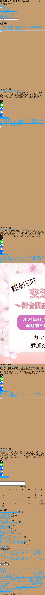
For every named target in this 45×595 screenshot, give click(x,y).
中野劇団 (42, 574)
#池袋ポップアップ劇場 (7, 568)
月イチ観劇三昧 (31, 579)
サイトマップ (5, 17)
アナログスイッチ (15, 570)
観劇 (29, 584)
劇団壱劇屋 (38, 577)
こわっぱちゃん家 (24, 568)
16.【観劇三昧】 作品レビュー (11, 537)
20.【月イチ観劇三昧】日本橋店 (12, 542)
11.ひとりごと (5, 528)
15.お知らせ (30, 366)
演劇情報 (5, 583)
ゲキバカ (41, 570)
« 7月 (2, 508)
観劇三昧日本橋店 (17, 589)
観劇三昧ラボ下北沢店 (26, 586)
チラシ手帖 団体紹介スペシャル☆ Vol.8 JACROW (18, 557)
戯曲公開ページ (6, 16)
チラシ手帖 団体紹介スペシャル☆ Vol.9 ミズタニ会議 (20, 552)
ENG (16, 568)
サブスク (4, 572)
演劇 (32, 581)
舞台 (20, 584)
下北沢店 (35, 574)
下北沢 (28, 574)
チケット (25, 572)
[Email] (22, 112)
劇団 (12, 576)
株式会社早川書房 (6, 581)
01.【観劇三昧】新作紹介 (9, 14)
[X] (22, 101)
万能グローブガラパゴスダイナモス (15, 574)
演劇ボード (8, 10)
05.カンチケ (4, 518)
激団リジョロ (14, 584)
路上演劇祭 (26, 589)
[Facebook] (22, 108)
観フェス (25, 584)
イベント (31, 570)
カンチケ (36, 570)
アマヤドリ (24, 570)
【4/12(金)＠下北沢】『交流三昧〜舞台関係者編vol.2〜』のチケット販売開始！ (22, 259)
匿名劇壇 (5, 579)
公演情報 (4, 576)
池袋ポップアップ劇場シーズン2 (21, 581)
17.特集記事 (17, 91)
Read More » (4, 118)
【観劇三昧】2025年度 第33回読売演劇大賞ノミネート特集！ (21, 28)
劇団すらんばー (30, 577)
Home (2, 21)
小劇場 (11, 579)
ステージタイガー (15, 572)
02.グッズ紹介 (5, 513)
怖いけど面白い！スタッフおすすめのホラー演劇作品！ (22, 394)
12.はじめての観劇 (7, 530)
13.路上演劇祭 (5, 532)
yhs (18, 568)
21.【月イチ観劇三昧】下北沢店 (12, 544)
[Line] (22, 105)
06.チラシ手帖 (5, 520)
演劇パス (39, 581)
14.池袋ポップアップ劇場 (9, 533)
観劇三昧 (37, 583)
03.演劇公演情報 (6, 91)
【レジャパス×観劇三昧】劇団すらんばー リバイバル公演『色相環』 (22, 559)
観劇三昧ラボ (7, 586)
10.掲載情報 (4, 527)
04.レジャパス (5, 517)
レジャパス (36, 572)
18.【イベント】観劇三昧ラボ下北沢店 (14, 229)
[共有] (22, 115)
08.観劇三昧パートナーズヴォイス (13, 523)
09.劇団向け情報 (19, 366)
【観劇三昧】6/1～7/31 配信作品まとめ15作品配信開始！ (21, 550)
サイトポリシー (6, 591)
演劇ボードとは (6, 12)
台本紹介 (3, 547)
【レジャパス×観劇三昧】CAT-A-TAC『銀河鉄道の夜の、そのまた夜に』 (22, 554)
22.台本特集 (4, 545)
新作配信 (18, 579)
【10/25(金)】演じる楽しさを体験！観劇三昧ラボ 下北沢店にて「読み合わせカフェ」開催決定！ (22, 122)
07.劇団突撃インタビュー (9, 522)
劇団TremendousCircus (20, 577)
